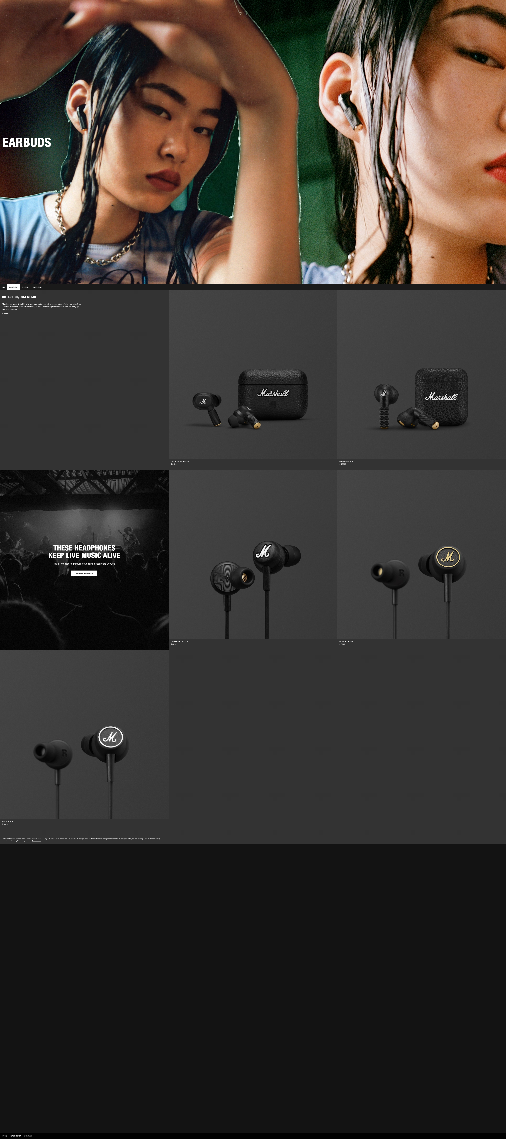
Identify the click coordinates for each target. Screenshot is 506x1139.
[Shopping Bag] (495, 12)
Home (4, 1136)
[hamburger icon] (499, 12)
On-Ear (25, 287)
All (3, 287)
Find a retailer (481, 5)
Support (479, 12)
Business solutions (454, 5)
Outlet (493, 5)
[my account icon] (491, 12)
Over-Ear (37, 287)
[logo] (10, 10)
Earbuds (13, 287)
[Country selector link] (499, 5)
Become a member (84, 573)
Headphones (15, 1136)
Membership (468, 5)
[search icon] (487, 12)
